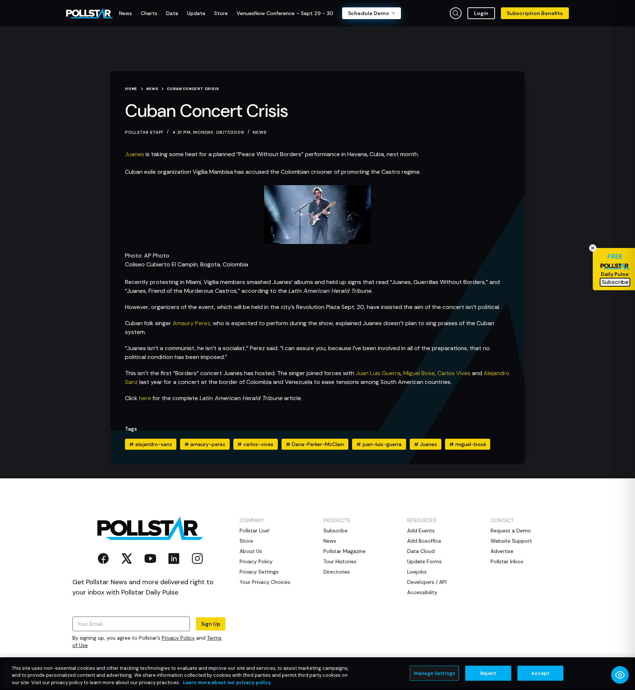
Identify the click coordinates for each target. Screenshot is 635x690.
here (145, 398)
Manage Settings (434, 673)
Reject (488, 673)
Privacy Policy (178, 638)
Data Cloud (421, 551)
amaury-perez (204, 444)
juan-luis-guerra (379, 444)
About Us (251, 551)
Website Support (511, 541)
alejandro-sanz (150, 444)
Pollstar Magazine (344, 551)
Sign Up (210, 624)
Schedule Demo (368, 13)
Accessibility (422, 592)
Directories (336, 571)
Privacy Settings (259, 571)
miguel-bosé (467, 444)
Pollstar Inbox (507, 561)
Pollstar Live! (254, 530)
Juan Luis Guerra (378, 373)
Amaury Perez (191, 323)
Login (481, 13)
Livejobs (417, 571)
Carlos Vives (453, 373)
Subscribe (335, 530)
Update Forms (424, 561)
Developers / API (426, 582)
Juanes (134, 154)
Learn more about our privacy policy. (227, 682)
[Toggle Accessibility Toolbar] (619, 674)
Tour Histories (339, 561)
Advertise (502, 551)
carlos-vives (255, 444)
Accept (540, 673)
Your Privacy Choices (265, 582)
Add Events (421, 530)
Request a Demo (511, 530)
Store (246, 541)
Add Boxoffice (424, 541)
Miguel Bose (419, 373)
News (259, 132)
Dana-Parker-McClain (315, 444)
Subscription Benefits (535, 13)
